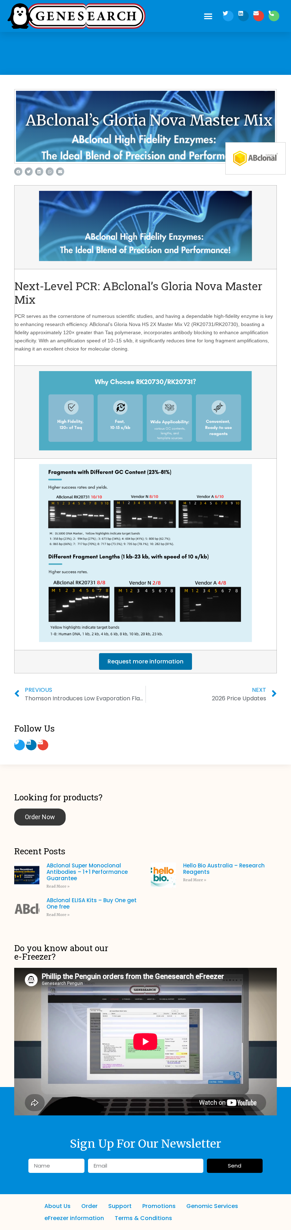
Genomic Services (212, 1206)
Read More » (58, 886)
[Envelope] (258, 16)
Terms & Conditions (143, 1218)
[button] (208, 16)
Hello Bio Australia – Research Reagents (224, 869)
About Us (57, 1206)
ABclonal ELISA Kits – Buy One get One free (91, 903)
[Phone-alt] (274, 16)
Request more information (145, 661)
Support (120, 1206)
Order (89, 1206)
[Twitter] (228, 16)
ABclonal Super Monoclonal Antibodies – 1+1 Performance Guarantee (87, 872)
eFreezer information (74, 1218)
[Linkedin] (243, 16)
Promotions (159, 1206)
